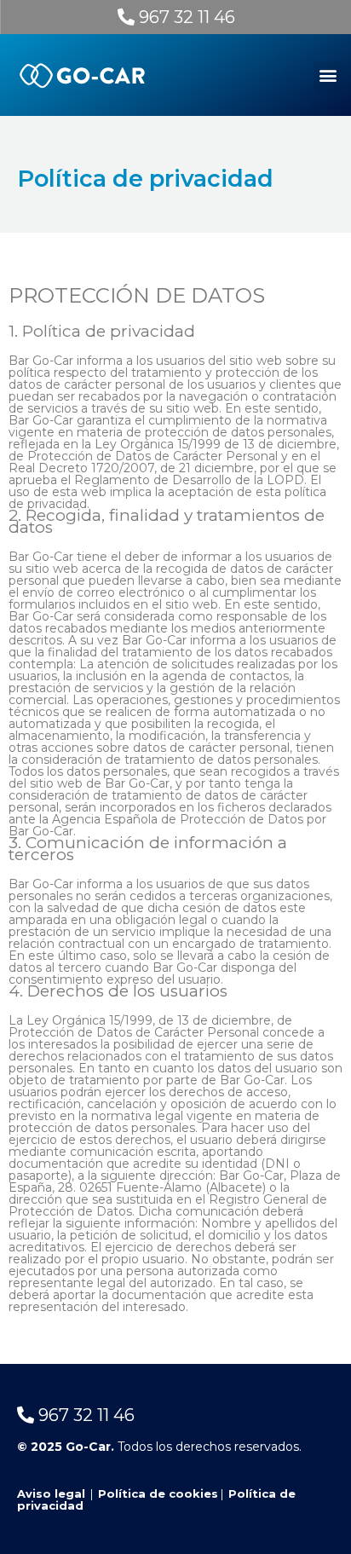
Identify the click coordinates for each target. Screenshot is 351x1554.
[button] (328, 75)
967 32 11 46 (185, 17)
